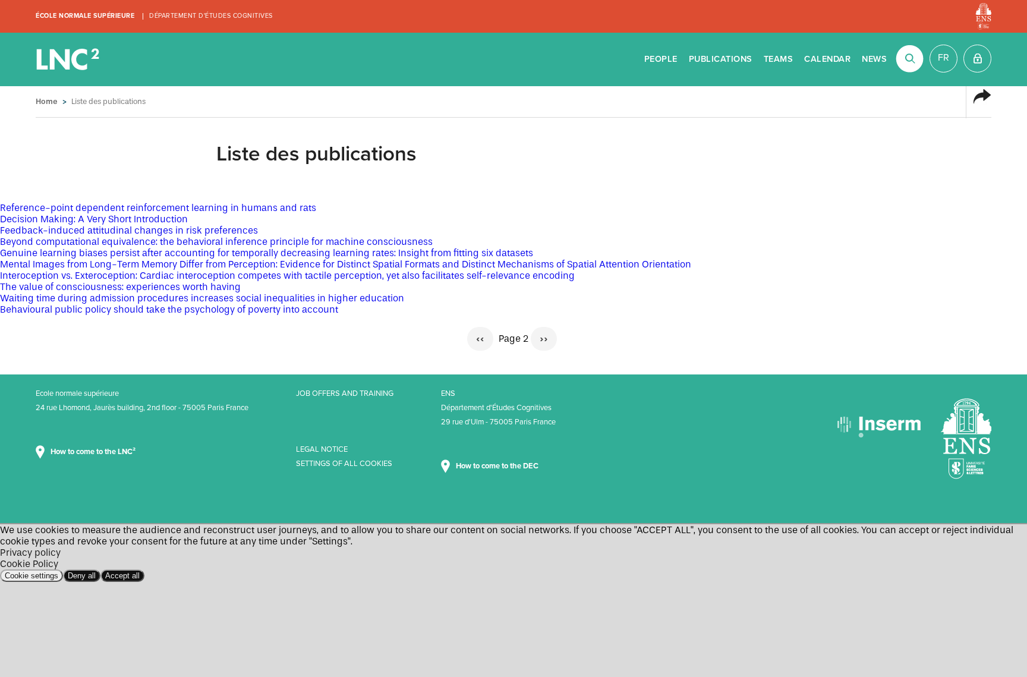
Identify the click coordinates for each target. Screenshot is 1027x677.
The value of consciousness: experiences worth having (120, 286)
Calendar (827, 59)
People (661, 59)
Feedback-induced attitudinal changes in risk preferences (129, 230)
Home (47, 101)
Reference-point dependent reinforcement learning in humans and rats (158, 207)
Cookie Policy (29, 563)
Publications (720, 59)
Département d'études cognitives (211, 16)
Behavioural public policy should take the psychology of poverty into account (169, 309)
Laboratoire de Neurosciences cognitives (69, 59)
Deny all (82, 575)
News (874, 59)
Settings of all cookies (344, 463)
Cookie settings (31, 575)
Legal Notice (322, 449)
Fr (943, 58)
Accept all (122, 575)
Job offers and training (344, 393)
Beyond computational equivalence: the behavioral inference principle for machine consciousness (216, 241)
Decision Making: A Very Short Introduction (94, 219)
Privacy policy (30, 552)
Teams (778, 59)
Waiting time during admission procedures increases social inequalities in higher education (202, 298)
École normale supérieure (85, 16)
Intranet (977, 59)
